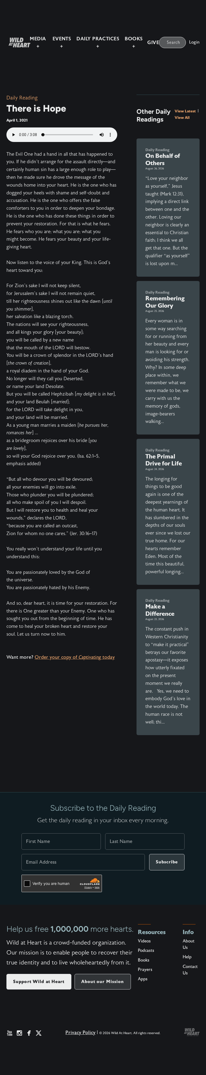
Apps (143, 979)
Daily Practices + (97, 42)
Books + (133, 42)
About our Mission (102, 981)
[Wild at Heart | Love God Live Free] (17, 42)
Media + (38, 42)
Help (187, 957)
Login (194, 42)
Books (143, 960)
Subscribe (167, 861)
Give (153, 42)
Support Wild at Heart (39, 981)
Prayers (145, 969)
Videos (144, 941)
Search (173, 42)
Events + (62, 42)
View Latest (186, 111)
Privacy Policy (80, 1032)
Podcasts (146, 950)
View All (182, 117)
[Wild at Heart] (192, 1032)
